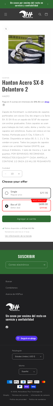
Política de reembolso (37, 399)
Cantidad (6, 168)
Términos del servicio (20, 395)
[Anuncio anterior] (5, 4)
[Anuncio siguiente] (48, 4)
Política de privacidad (18, 399)
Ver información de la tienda (18, 236)
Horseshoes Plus (24, 392)
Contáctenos (12, 287)
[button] (6, 14)
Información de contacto (40, 395)
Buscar (9, 281)
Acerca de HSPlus (14, 294)
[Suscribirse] (44, 265)
